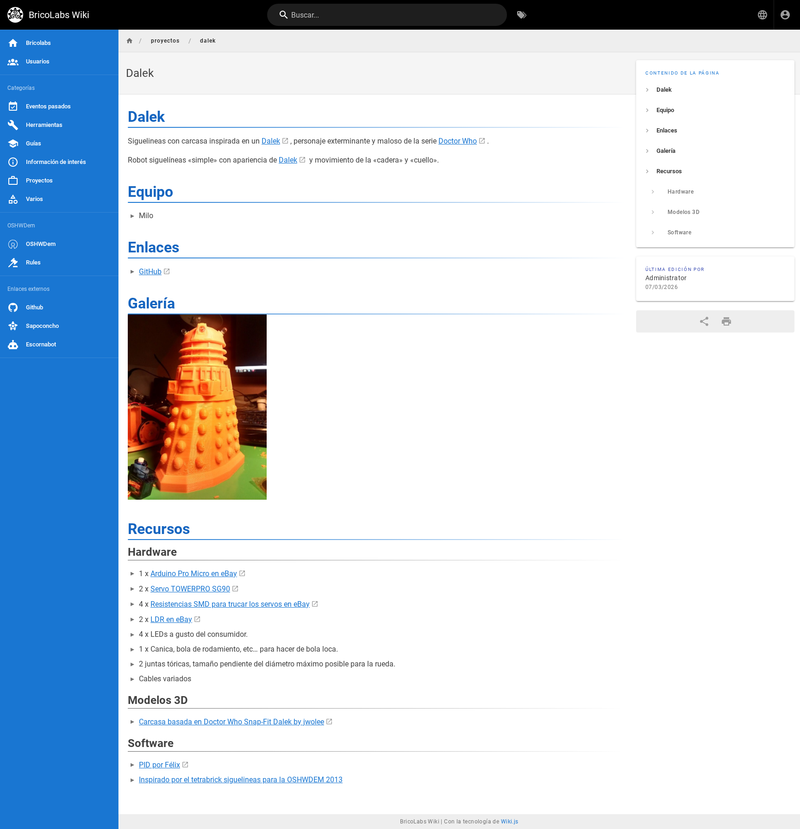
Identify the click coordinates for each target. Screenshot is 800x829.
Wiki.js (510, 821)
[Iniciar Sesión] (785, 15)
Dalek (271, 141)
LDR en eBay (171, 619)
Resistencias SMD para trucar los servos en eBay (230, 604)
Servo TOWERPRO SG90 (190, 588)
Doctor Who (457, 141)
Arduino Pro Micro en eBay (193, 573)
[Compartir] (704, 321)
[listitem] (715, 90)
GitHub (150, 271)
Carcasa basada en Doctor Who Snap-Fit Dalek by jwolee (231, 721)
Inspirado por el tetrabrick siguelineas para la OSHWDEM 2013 (241, 779)
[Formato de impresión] (726, 321)
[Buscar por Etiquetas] (522, 15)
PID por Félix (159, 764)
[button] (762, 15)
